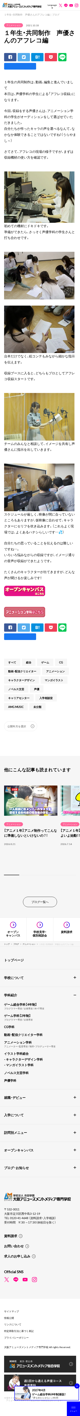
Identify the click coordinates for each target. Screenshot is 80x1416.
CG (61, 662)
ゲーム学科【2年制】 (17, 1015)
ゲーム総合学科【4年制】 (20, 1004)
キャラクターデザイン (21, 680)
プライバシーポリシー (16, 1337)
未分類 (37, 707)
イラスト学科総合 (16, 1053)
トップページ (14, 959)
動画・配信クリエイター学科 (23, 1034)
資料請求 (10, 1235)
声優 (36, 689)
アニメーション (13, 25)
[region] (40, 829)
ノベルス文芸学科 (16, 1072)
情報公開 (9, 1318)
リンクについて (12, 1324)
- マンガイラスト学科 (19, 1065)
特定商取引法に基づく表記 (19, 1331)
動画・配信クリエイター (22, 671)
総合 (28, 662)
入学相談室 (46, 698)
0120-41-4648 (19, 1218)
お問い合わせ (14, 1245)
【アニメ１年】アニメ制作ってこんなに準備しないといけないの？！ (30, 833)
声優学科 (10, 1080)
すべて (12, 662)
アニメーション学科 (18, 1042)
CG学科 (9, 1026)
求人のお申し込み (17, 1255)
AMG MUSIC (16, 707)
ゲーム (45, 662)
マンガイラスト (54, 680)
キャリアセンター (19, 698)
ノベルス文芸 (16, 689)
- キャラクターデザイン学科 (23, 1059)
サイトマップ (11, 1311)
